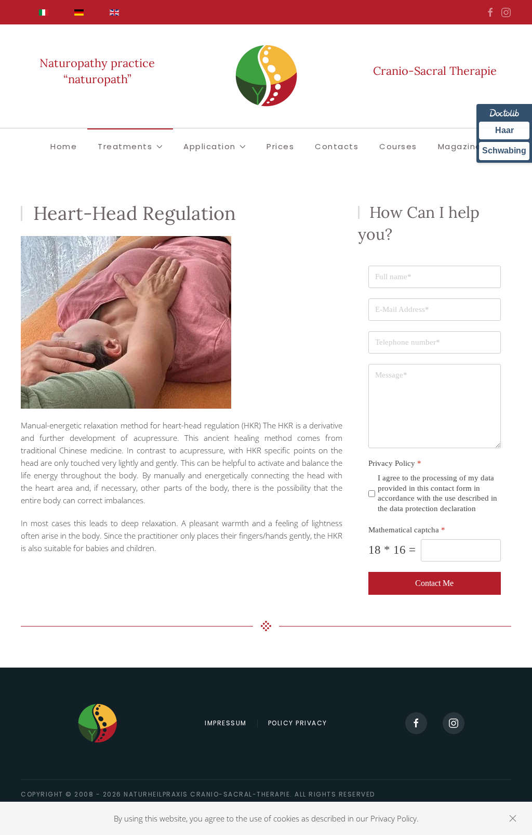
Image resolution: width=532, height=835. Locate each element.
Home (63, 146)
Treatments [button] (125, 146)
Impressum (226, 723)
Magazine (460, 146)
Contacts (336, 146)
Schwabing (504, 150)
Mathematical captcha (406, 530)
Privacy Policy (394, 463)
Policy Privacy (297, 723)
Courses (398, 146)
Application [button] (209, 146)
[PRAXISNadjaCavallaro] (506, 11)
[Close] (512, 818)
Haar (504, 130)
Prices (280, 146)
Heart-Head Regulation (134, 213)
